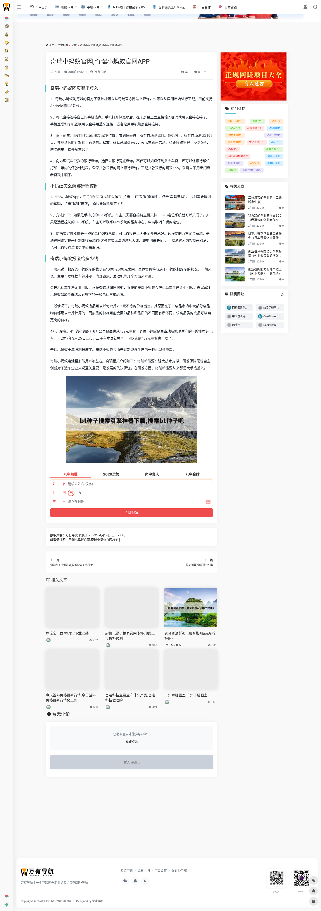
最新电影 (274, 156)
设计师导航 (179, 870)
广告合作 (161, 870)
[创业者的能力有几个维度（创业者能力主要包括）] (235, 274)
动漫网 (275, 128)
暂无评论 (61, 714)
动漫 (276, 121)
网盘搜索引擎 (251, 170)
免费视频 (256, 142)
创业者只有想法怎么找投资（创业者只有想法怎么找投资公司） (265, 253)
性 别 (59, 493)
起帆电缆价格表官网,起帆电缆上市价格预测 (130, 635)
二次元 (234, 128)
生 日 (59, 501)
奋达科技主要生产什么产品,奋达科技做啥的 (130, 697)
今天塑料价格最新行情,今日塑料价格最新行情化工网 (71, 697)
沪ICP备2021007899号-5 (58, 901)
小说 (276, 142)
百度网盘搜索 (238, 156)
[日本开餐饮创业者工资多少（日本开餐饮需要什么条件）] (235, 238)
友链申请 (127, 870)
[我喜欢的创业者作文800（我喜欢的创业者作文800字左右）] (235, 220)
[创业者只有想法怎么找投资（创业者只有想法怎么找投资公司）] (235, 256)
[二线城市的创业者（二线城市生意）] (235, 202)
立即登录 (132, 741)
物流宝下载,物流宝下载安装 (67, 633)
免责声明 (144, 870)
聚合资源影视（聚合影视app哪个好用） (190, 635)
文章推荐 (63, 45)
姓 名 (59, 484)
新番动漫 (234, 163)
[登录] (305, 7)
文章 (74, 45)
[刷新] (282, 294)
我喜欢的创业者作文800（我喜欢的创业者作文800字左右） (265, 217)
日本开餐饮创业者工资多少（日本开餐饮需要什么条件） (265, 235)
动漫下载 (273, 135)
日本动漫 (235, 135)
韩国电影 (274, 163)
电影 (232, 170)
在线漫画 (254, 128)
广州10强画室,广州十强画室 (185, 695)
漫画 (257, 121)
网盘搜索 (235, 142)
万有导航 (99, 72)
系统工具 (235, 121)
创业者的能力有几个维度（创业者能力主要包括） (265, 271)
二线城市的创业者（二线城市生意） (265, 200)
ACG (254, 163)
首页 (51, 45)
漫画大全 (273, 149)
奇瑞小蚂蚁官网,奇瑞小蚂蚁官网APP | (94, 539)
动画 (233, 149)
